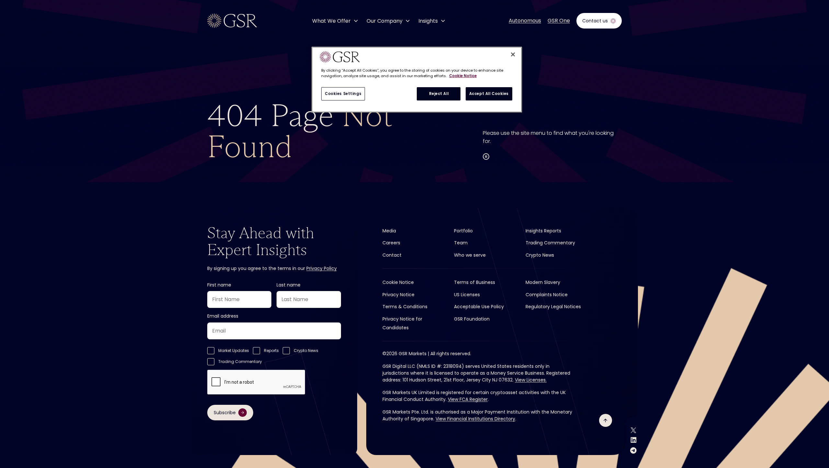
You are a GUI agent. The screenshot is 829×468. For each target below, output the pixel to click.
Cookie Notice (398, 282)
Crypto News (306, 350)
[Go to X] (633, 430)
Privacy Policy (321, 268)
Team (461, 243)
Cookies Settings (343, 93)
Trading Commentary (240, 361)
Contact (392, 255)
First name (219, 285)
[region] (417, 79)
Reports (271, 350)
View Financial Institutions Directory (475, 418)
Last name (289, 285)
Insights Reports (543, 231)
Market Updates (233, 350)
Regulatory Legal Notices (553, 306)
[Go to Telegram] (633, 450)
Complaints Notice (547, 294)
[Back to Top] (605, 420)
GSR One (559, 20)
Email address (222, 316)
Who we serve (470, 255)
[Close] (513, 54)
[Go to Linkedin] (633, 440)
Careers (391, 243)
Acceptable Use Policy (479, 306)
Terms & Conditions (404, 306)
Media (389, 231)
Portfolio (463, 231)
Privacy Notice (398, 294)
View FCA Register (468, 399)
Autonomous (525, 20)
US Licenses (467, 294)
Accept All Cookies (489, 93)
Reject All (439, 93)
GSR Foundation (472, 319)
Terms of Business (474, 282)
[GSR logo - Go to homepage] (232, 21)
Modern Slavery (543, 282)
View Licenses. (531, 380)
